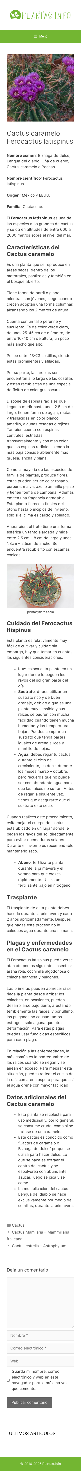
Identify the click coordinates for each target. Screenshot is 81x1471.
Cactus (18, 1225)
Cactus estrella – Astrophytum (39, 1246)
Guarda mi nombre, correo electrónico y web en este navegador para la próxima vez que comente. (40, 1380)
